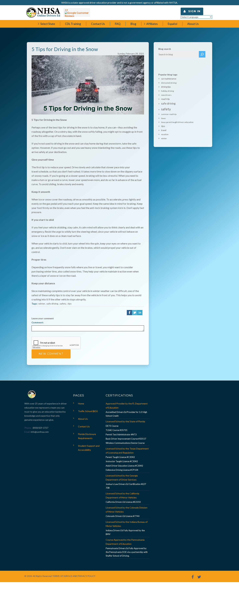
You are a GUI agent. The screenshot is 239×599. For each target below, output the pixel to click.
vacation (164, 134)
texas (163, 118)
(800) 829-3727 (40, 427)
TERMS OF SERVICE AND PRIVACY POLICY (73, 576)
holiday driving (167, 91)
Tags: (35, 303)
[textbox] (178, 54)
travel (163, 130)
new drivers (166, 95)
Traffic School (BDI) (88, 411)
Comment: (38, 322)
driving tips (166, 87)
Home (81, 403)
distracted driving (168, 83)
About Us (83, 418)
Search (202, 54)
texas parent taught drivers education (177, 122)
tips (70, 303)
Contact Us (84, 426)
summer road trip (168, 114)
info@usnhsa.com (40, 431)
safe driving (52, 303)
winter (41, 303)
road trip (165, 99)
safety (63, 303)
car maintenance (168, 79)
